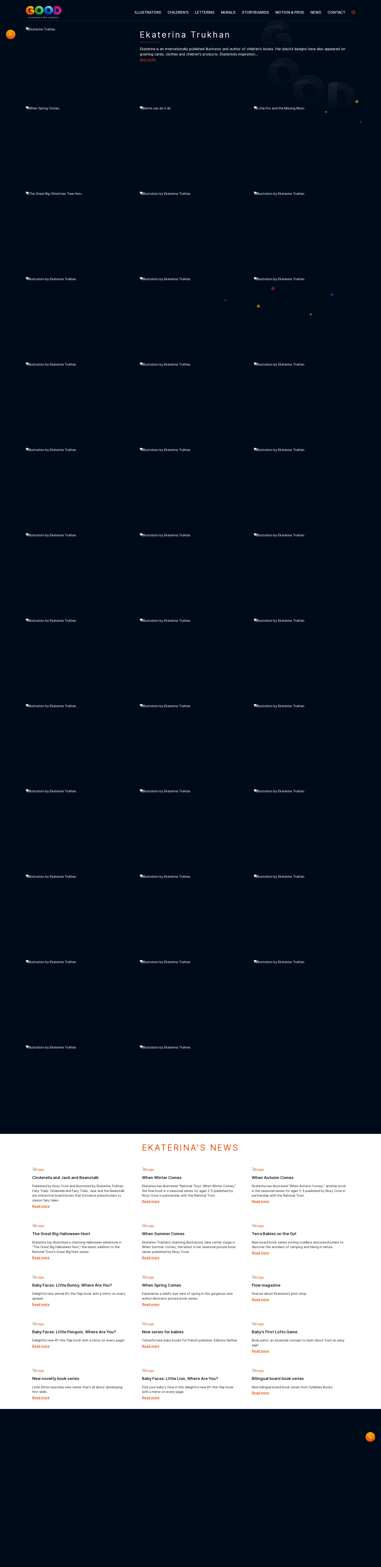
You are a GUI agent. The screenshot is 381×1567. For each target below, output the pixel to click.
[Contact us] (370, 1437)
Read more (148, 59)
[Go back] (10, 34)
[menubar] (243, 12)
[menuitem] (147, 12)
